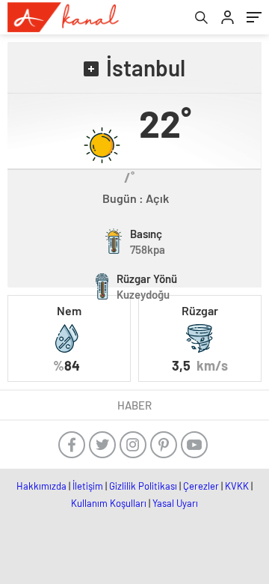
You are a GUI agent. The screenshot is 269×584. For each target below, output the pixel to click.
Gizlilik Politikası (143, 486)
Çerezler (201, 486)
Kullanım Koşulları (108, 503)
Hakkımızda (41, 486)
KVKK (237, 486)
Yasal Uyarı (175, 503)
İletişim (87, 486)
